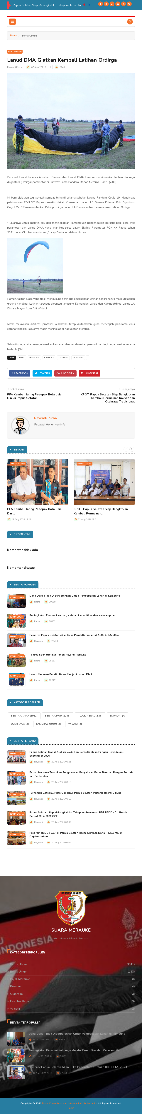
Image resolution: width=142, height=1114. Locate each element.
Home (13, 35)
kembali (49, 357)
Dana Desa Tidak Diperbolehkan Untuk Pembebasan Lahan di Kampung (74, 596)
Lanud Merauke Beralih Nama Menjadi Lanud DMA (60, 674)
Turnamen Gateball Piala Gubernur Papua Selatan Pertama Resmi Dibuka (75, 793)
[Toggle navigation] (12, 22)
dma (21, 357)
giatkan (34, 357)
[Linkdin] (117, 3)
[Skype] (129, 3)
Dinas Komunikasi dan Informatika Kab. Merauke (69, 1103)
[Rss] (123, 3)
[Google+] (112, 3)
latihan (63, 357)
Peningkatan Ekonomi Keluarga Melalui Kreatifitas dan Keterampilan (72, 615)
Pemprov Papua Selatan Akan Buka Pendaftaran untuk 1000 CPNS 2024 (74, 635)
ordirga (78, 357)
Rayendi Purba (15, 67)
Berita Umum (15, 51)
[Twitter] (106, 3)
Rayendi (38, 641)
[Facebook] (100, 3)
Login (71, 1108)
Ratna (37, 601)
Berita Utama (18, 463)
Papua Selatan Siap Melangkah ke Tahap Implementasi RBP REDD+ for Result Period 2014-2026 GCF (48, 5)
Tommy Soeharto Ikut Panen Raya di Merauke (57, 654)
